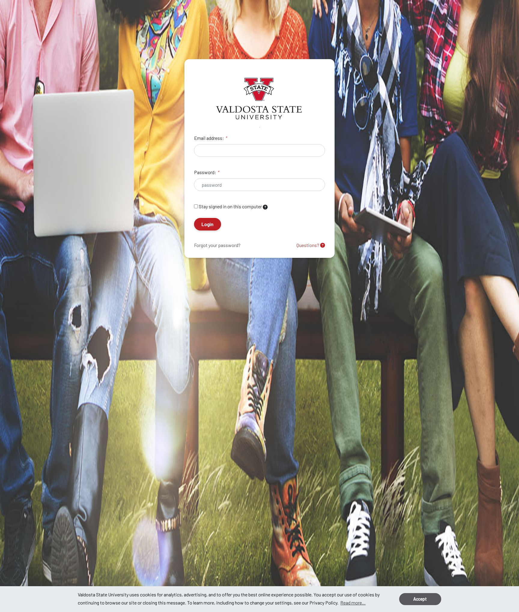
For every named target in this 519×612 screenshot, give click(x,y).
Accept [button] (420, 598)
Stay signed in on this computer (230, 206)
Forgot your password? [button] (217, 245)
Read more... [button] (353, 602)
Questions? (308, 245)
